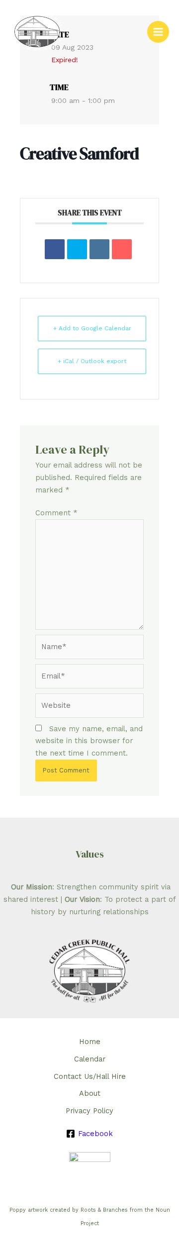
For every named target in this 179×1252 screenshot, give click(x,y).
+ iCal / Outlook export (92, 361)
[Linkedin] (99, 249)
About (89, 1093)
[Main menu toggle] (158, 32)
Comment (56, 512)
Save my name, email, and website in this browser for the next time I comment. (89, 741)
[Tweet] (77, 249)
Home (89, 1041)
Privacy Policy (89, 1110)
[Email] (122, 249)
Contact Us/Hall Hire (90, 1076)
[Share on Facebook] (55, 249)
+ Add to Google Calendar (92, 328)
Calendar (89, 1059)
